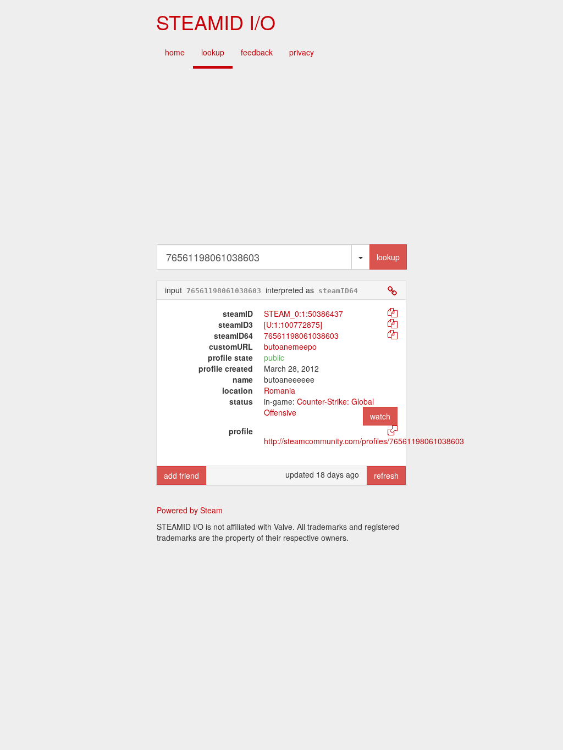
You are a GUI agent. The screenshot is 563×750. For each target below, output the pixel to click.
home (175, 52)
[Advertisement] (281, 156)
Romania (279, 390)
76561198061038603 (301, 335)
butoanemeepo (290, 346)
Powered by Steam (190, 510)
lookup (212, 52)
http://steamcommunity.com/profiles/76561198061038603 (364, 440)
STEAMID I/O (215, 22)
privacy (301, 52)
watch (380, 416)
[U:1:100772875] (293, 324)
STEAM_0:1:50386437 (303, 313)
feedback (257, 52)
